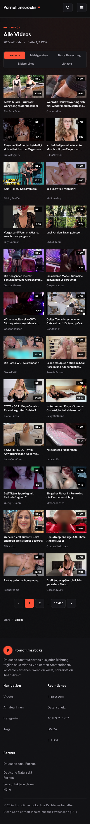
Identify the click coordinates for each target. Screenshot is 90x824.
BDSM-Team (54, 242)
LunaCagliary (12, 155)
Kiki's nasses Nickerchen (62, 450)
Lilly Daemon (11, 242)
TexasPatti (10, 372)
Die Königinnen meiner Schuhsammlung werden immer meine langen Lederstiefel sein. (23, 278)
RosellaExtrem (55, 372)
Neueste (14, 55)
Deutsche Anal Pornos (21, 765)
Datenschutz (57, 707)
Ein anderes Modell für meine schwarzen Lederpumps (65, 278)
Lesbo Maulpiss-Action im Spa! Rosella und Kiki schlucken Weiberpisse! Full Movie (66, 365)
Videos (8, 696)
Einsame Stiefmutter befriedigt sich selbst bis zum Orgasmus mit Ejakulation (23, 147)
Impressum (56, 696)
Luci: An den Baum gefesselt (64, 232)
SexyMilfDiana (55, 416)
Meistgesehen (39, 55)
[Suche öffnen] (68, 7)
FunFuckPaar (12, 111)
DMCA (52, 729)
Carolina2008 (55, 590)
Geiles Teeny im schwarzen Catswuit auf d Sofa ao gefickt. (65, 321)
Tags (6, 729)
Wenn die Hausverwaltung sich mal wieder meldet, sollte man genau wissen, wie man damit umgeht (66, 104)
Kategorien (11, 718)
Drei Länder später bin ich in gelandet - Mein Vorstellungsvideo (64, 582)
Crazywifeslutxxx (57, 546)
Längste (67, 64)
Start (6, 620)
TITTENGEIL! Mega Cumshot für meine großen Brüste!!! (22, 408)
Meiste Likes (26, 64)
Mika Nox (10, 546)
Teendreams (11, 590)
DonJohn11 (54, 329)
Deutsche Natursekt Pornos (21, 775)
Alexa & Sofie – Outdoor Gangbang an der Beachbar (21, 104)
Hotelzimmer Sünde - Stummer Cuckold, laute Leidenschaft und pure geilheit (66, 408)
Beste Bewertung (69, 55)
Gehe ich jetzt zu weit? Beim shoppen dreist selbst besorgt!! (23, 539)
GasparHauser (13, 285)
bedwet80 (53, 459)
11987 (58, 603)
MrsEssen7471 (56, 503)
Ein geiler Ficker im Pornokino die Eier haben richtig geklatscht (65, 495)
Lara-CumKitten (13, 459)
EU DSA (53, 740)
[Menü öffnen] (82, 7)
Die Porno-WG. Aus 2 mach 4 (21, 363)
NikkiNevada (54, 155)
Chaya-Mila (54, 111)
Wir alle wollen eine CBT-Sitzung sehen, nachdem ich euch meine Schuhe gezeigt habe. (21, 321)
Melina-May (54, 198)
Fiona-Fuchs (11, 416)
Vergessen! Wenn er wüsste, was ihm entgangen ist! (21, 234)
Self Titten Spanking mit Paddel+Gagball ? (19, 495)
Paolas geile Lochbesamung (21, 580)
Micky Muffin (12, 198)
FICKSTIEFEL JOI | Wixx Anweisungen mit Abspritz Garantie (20, 452)
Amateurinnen (13, 707)
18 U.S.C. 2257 (58, 718)
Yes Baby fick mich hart (61, 189)
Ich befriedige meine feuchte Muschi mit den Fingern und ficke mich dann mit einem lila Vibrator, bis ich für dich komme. (65, 147)
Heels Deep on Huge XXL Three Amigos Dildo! (66, 539)
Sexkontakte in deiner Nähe (21, 787)
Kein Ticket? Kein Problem (20, 189)
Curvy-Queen (12, 503)
